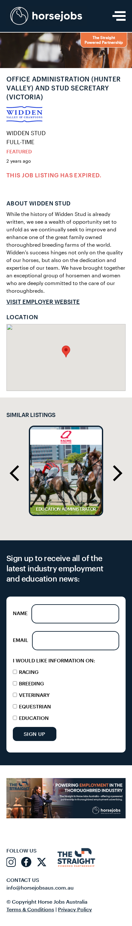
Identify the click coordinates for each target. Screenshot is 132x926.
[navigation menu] (119, 16)
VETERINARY (34, 695)
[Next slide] (118, 473)
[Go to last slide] (14, 473)
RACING (28, 672)
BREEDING (31, 683)
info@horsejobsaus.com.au (40, 887)
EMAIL (20, 640)
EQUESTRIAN (34, 706)
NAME (20, 613)
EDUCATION (33, 718)
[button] (66, 351)
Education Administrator (66, 509)
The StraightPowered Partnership (104, 39)
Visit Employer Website (43, 301)
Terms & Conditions (30, 909)
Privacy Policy (75, 909)
